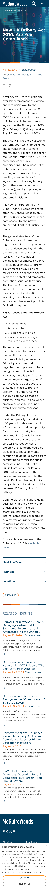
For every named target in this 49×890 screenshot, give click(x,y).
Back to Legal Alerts (16, 10)
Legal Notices (33, 842)
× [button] (46, 846)
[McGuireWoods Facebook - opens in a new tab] (7, 831)
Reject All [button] (25, 884)
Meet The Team (12, 562)
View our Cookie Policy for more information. (22, 872)
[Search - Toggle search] (34, 3)
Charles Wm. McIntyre (19, 74)
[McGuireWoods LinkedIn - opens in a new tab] (4, 831)
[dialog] (24, 866)
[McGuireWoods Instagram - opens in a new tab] (14, 831)
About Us (7, 842)
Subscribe (10, 595)
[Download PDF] (4, 86)
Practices (9, 571)
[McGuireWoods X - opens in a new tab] (10, 831)
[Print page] (10, 86)
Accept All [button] (24, 878)
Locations (9, 581)
